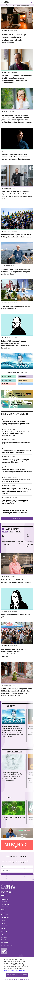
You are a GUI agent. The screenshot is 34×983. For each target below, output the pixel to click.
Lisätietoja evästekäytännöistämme (14, 970)
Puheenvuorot (5, 904)
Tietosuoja (3, 940)
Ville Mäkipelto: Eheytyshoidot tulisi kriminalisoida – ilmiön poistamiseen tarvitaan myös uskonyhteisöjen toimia (16, 157)
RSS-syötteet (4, 914)
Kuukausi (18, 531)
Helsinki (3, 921)
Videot (3, 912)
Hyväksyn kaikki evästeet (17, 975)
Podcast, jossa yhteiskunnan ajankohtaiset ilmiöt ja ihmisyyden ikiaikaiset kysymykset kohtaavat (12, 728)
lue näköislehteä (6, 945)
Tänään (5, 531)
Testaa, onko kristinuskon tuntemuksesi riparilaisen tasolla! (12, 773)
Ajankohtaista (5, 899)
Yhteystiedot (4, 935)
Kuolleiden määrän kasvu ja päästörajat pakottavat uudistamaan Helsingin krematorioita (12, 542)
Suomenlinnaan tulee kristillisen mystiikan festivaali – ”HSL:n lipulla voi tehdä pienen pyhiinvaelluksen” (16, 272)
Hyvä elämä (4, 902)
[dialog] (17, 970)
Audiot (3, 909)
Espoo (3, 923)
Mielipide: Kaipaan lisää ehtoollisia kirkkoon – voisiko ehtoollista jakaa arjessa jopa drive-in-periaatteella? (15, 512)
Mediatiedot (4, 937)
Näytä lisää (16, 518)
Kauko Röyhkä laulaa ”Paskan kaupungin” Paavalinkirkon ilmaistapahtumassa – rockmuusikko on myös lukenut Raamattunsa (17, 471)
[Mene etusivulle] (8, 887)
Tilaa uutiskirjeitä (5, 942)
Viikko (11, 531)
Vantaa (3, 928)
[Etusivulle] (5, 2)
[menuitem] (8, 376)
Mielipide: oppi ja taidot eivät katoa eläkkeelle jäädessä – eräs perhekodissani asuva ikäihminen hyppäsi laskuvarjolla (16, 502)
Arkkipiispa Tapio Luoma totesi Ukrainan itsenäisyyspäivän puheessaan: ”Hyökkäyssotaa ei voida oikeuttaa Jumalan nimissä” (16, 423)
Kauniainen (4, 926)
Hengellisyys (4, 907)
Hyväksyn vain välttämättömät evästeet (17, 979)
